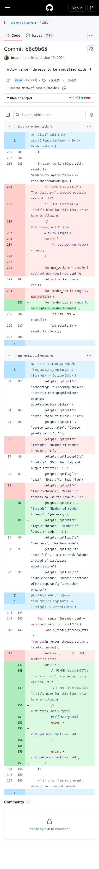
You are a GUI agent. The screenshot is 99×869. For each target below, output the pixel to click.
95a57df (28, 88)
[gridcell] (49, 140)
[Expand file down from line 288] (14, 343)
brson (16, 57)
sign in (45, 829)
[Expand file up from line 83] (14, 369)
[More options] (89, 126)
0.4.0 (72, 80)
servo (15, 22)
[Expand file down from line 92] (14, 595)
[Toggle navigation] (7, 7)
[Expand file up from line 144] (14, 601)
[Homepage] (49, 8)
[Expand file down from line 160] (14, 792)
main (18, 80)
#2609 (30, 80)
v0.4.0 (54, 80)
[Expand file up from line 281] (14, 140)
